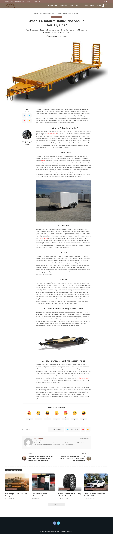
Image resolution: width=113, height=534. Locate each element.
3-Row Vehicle (90, 489)
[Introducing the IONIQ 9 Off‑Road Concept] (17, 482)
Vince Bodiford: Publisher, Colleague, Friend (40, 494)
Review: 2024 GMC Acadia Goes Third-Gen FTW (94, 494)
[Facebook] (105, 1)
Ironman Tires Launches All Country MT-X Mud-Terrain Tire (69, 494)
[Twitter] (107, 1)
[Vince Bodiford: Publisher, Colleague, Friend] (43, 482)
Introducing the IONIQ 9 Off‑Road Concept (16, 494)
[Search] (106, 5)
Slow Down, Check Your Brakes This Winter (27, 143)
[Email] (29, 121)
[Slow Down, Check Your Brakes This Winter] (27, 134)
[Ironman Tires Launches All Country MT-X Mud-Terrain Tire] (69, 482)
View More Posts (84, 438)
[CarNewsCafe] (10, 5)
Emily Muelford (53, 36)
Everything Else (56, 17)
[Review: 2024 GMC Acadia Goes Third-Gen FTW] (96, 482)
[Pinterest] (24, 121)
